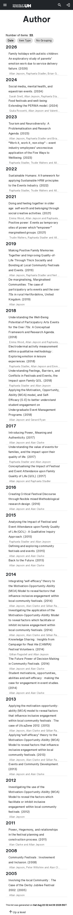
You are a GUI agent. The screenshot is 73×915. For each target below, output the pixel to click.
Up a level (17, 912)
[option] (11, 40)
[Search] (59, 5)
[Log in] (68, 5)
